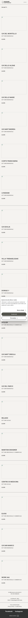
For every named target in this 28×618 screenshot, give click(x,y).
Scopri (3, 39)
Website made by (12, 615)
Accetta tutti (14, 314)
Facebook (9, 611)
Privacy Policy (11, 606)
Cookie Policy (18, 606)
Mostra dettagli (20, 310)
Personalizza (13, 318)
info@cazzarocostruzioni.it (14, 592)
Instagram (19, 611)
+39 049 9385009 (14, 593)
